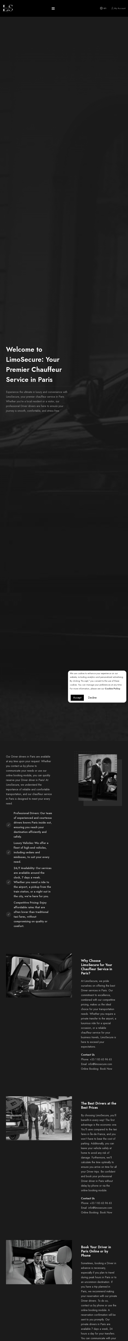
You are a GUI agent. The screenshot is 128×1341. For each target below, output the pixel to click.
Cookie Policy (112, 688)
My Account (120, 8)
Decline (92, 698)
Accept (77, 698)
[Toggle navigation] (53, 9)
